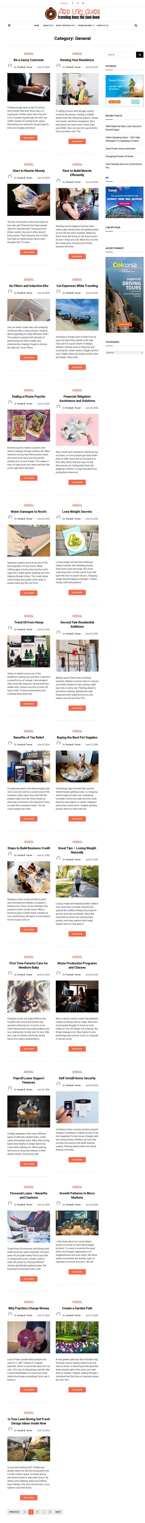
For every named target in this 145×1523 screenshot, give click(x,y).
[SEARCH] (139, 55)
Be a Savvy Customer (29, 60)
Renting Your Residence (77, 60)
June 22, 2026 (43, 519)
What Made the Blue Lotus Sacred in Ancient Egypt (123, 128)
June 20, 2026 (43, 974)
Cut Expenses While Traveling (77, 286)
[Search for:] (121, 55)
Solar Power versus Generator (120, 148)
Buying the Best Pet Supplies (77, 737)
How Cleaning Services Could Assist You (124, 166)
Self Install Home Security (77, 1078)
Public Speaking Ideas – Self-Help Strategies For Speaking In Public (123, 139)
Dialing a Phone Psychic (28, 396)
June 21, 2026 (91, 744)
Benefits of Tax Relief (29, 737)
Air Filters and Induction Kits (28, 286)
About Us (47, 25)
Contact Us (102, 25)
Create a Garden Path (77, 1308)
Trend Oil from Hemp (28, 622)
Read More (29, 138)
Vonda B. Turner (24, 67)
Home (36, 25)
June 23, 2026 (91, 293)
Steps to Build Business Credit (29, 848)
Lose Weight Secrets (77, 511)
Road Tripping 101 (65, 25)
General (29, 53)
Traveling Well (85, 25)
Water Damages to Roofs (29, 511)
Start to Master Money (29, 170)
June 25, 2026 (43, 67)
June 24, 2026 (91, 67)
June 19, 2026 (43, 1315)
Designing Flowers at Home (119, 156)
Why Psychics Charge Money (28, 1308)
